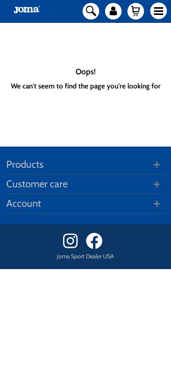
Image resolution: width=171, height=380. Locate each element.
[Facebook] (97, 247)
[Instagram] (73, 247)
